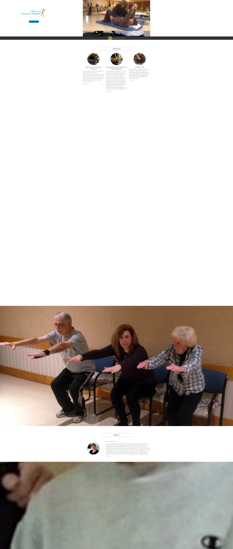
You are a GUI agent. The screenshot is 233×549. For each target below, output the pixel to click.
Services (114, 38)
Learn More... (109, 456)
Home (110, 38)
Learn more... (86, 84)
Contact (122, 38)
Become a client (33, 21)
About (118, 38)
